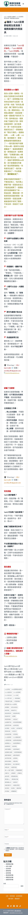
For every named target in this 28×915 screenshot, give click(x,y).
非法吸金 (7, 791)
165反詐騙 (7, 689)
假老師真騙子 (8, 719)
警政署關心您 (8, 782)
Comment (8, 809)
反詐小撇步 (9, 866)
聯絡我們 (17, 898)
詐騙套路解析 (19, 770)
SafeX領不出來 (8, 698)
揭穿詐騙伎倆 (16, 755)
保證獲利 (7, 707)
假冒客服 (7, 710)
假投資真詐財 (8, 713)
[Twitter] (10, 906)
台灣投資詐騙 (8, 734)
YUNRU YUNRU (8, 35)
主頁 (7, 896)
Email (6, 836)
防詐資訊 (7, 788)
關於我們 (10, 898)
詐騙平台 (7, 773)
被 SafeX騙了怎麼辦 (9, 770)
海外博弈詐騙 (8, 758)
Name (7, 829)
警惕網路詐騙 (14, 776)
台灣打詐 (14, 731)
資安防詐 (15, 782)
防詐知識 (12, 896)
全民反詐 (15, 719)
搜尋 (4, 883)
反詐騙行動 (19, 728)
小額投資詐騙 (8, 740)
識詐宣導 (7, 776)
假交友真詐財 (14, 707)
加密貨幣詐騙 (8, 725)
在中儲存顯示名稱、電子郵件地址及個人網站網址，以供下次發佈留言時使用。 (15, 849)
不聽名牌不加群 (8, 701)
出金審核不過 (8, 722)
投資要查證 (7, 746)
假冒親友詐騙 (9, 864)
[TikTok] (20, 906)
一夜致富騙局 (16, 698)
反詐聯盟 (7, 728)
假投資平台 (14, 710)
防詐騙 (13, 788)
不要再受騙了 (17, 701)
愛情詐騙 (8, 871)
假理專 (14, 716)
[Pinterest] (17, 906)
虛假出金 (7, 767)
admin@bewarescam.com (16, 912)
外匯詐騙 (15, 734)
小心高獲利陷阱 (17, 737)
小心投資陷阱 (8, 737)
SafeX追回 (15, 695)
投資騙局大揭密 (8, 752)
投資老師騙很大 (17, 743)
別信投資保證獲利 (17, 722)
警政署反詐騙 (14, 779)
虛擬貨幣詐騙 (9, 879)
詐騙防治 (19, 773)
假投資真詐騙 (16, 713)
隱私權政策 (18, 911)
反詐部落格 (19, 896)
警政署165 (7, 779)
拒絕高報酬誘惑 (18, 752)
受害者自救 (7, 731)
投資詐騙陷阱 (16, 749)
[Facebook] (7, 906)
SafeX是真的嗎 (8, 692)
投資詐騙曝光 (8, 749)
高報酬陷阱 (14, 791)
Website (7, 844)
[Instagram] (14, 906)
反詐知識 (8, 868)
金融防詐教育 (16, 785)
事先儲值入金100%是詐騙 (11, 704)
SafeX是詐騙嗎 (16, 692)
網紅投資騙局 (8, 761)
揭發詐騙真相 (8, 755)
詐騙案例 (13, 773)
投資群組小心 (8, 743)
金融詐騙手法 (8, 785)
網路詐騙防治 (8, 764)
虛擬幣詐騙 (14, 767)
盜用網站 (15, 758)
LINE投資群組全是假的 (16, 689)
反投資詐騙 (16, 725)
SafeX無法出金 (8, 695)
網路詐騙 (15, 761)
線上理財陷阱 (16, 764)
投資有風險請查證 (17, 740)
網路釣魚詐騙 (9, 877)
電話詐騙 (18, 788)
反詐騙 (13, 728)
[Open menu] (23, 4)
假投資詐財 (7, 716)
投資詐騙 (14, 746)
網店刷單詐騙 (9, 875)
